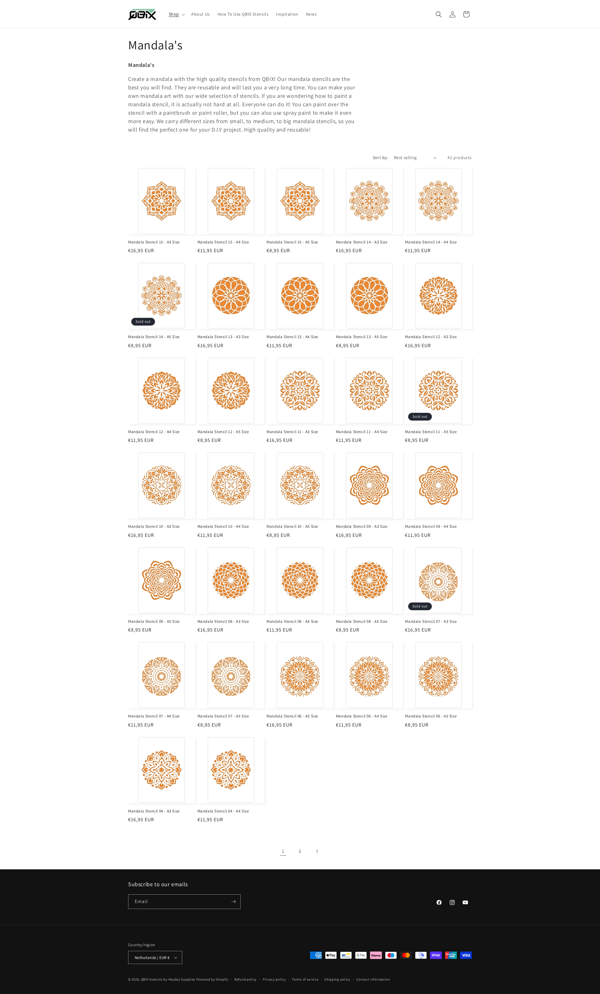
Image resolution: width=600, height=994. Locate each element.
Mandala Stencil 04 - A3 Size (154, 811)
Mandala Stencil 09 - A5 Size (154, 621)
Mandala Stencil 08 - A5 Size (362, 621)
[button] (176, 14)
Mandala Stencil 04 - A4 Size (223, 811)
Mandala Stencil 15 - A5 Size (292, 242)
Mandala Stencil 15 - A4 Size (223, 242)
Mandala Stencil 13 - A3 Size (223, 336)
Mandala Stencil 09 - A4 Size (431, 526)
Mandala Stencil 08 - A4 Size (292, 621)
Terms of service (305, 979)
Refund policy (245, 979)
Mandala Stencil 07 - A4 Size (154, 716)
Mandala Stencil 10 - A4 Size (223, 526)
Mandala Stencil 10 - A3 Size (154, 526)
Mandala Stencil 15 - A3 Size (154, 242)
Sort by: (380, 157)
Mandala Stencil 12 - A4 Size (154, 431)
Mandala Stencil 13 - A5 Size (362, 336)
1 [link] (283, 851)
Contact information (373, 979)
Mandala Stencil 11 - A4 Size (362, 431)
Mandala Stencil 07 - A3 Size (431, 621)
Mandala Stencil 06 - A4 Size (362, 716)
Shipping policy (337, 979)
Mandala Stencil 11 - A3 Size (292, 431)
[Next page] (317, 851)
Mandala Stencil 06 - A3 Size (292, 716)
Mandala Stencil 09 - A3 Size (362, 526)
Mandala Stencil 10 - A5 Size (292, 526)
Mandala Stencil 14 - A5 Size (154, 336)
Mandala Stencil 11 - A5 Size (431, 431)
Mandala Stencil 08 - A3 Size (223, 621)
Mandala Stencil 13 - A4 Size (292, 336)
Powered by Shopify (212, 979)
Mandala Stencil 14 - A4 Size (431, 242)
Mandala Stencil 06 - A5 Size (431, 716)
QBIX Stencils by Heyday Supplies (168, 979)
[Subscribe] (233, 901)
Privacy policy (274, 979)
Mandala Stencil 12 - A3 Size (431, 336)
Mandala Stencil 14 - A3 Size (362, 242)
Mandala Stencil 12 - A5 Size (223, 431)
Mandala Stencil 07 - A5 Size (223, 716)
